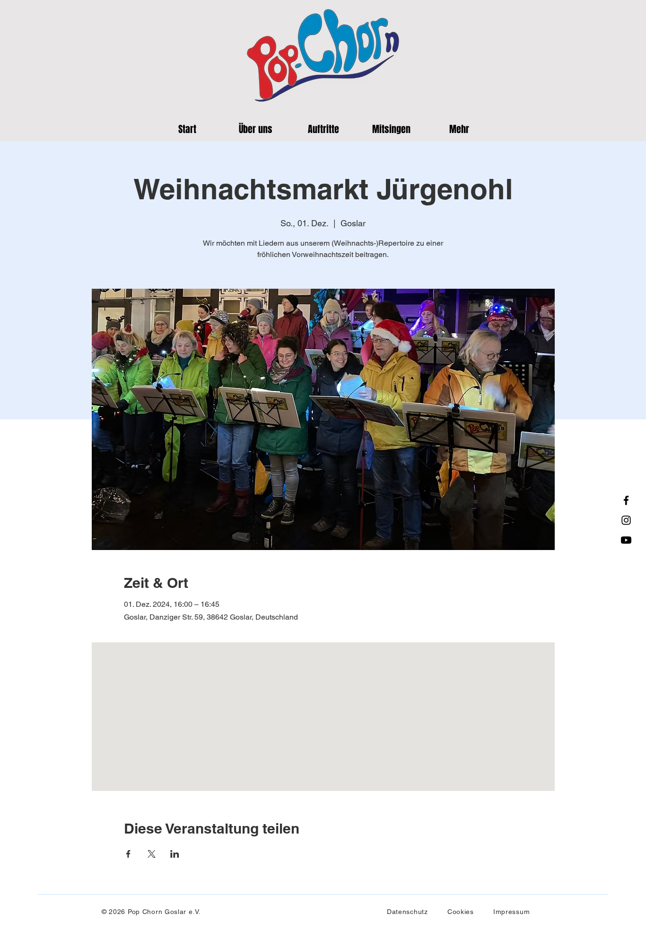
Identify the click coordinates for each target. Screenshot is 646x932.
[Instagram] (626, 520)
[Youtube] (626, 540)
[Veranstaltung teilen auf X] (151, 854)
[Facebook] (626, 500)
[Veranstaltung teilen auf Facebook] (128, 854)
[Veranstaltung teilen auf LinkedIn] (174, 854)
